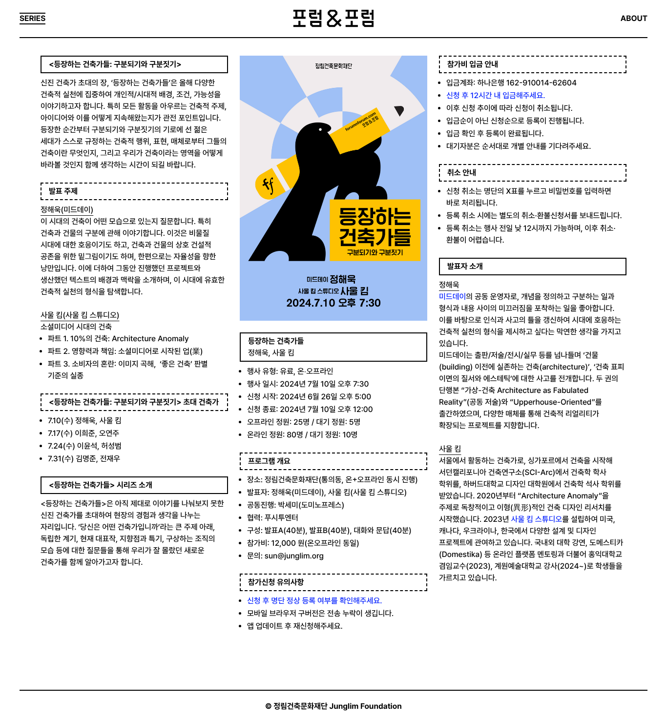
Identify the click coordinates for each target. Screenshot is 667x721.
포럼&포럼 (333, 18)
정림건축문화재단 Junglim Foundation (337, 706)
